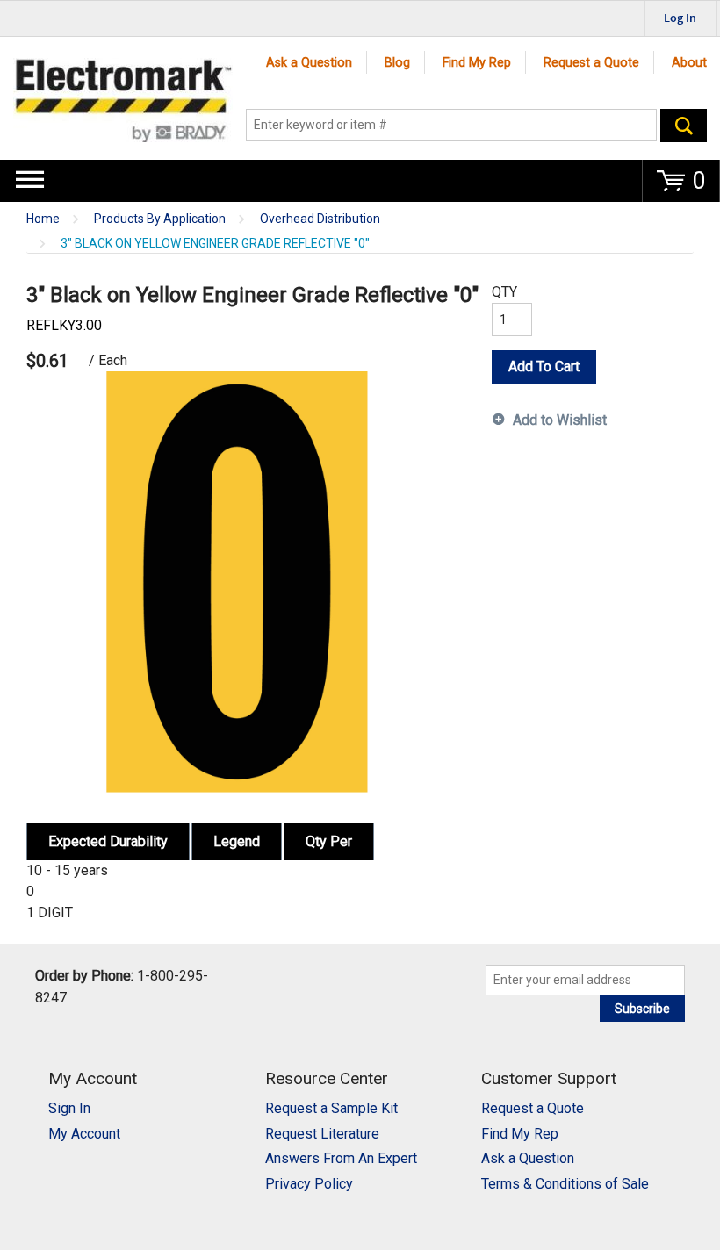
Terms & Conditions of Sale (565, 1183)
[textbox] (452, 125)
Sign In (69, 1108)
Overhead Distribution (320, 219)
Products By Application (160, 219)
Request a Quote (591, 62)
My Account (84, 1133)
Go (683, 125)
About (689, 62)
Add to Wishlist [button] (560, 420)
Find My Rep (477, 62)
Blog (397, 62)
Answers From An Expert (341, 1158)
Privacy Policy (309, 1183)
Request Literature (322, 1133)
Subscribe (642, 1009)
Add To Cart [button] (544, 366)
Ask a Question (309, 62)
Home (43, 219)
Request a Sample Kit (331, 1108)
